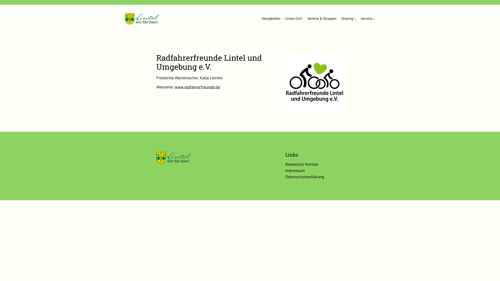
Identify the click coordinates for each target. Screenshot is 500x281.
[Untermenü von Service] (374, 19)
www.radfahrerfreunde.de (197, 87)
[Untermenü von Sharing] (355, 19)
